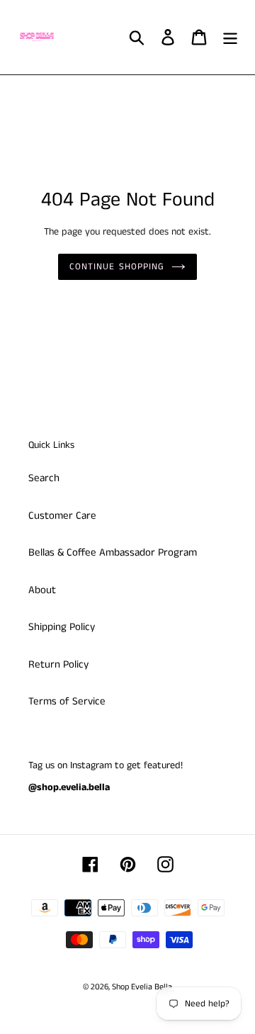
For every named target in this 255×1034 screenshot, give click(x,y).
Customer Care (62, 515)
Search (44, 478)
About (42, 590)
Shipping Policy (61, 626)
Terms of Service (67, 701)
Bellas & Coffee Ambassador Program (112, 552)
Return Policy (58, 664)
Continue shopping (116, 267)
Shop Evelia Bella (142, 987)
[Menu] (230, 37)
